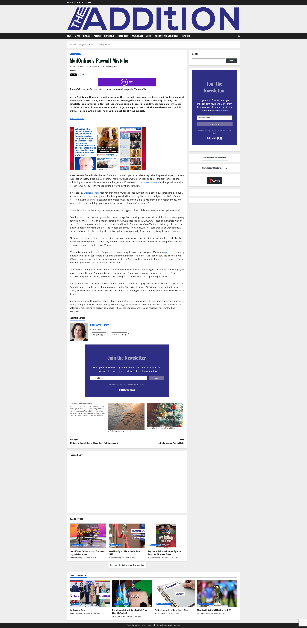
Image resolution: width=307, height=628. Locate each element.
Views (77, 35)
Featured (118, 604)
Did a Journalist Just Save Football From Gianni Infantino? (129, 612)
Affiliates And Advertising (166, 35)
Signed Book (123, 35)
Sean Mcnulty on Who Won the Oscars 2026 (125, 553)
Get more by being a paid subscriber (127, 565)
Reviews (86, 35)
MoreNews (162, 625)
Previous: (94, 441)
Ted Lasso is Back (77, 610)
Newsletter (109, 35)
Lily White (186, 35)
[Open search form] (239, 36)
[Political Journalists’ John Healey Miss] (175, 593)
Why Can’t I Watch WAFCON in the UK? (214, 610)
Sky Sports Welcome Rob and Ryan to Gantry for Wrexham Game (164, 553)
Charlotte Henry (78, 66)
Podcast (97, 35)
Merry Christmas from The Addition (161, 428)
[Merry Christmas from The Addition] (165, 415)
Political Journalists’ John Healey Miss (171, 610)
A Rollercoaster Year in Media (120, 431)
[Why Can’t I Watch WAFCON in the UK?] (217, 593)
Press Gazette (150, 182)
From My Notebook (164, 604)
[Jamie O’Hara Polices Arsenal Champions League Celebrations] (88, 536)
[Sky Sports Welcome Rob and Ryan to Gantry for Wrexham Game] (166, 536)
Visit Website (99, 334)
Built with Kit (127, 390)
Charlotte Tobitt (91, 192)
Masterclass (137, 35)
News (69, 35)
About (148, 35)
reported (167, 252)
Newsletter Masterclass (214, 157)
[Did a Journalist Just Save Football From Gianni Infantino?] (132, 593)
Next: (171, 441)
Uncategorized (75, 54)
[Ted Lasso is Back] (90, 593)
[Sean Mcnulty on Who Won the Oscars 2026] (127, 536)
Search (195, 54)
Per (141, 182)
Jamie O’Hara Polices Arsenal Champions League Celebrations (87, 553)
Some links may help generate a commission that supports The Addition (108, 89)
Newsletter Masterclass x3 (214, 168)
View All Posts (119, 334)
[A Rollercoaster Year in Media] (89, 410)
